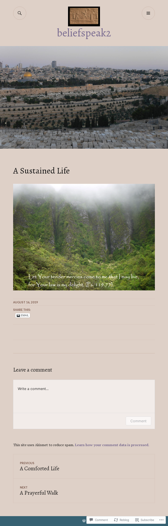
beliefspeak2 (84, 32)
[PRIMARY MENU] (148, 13)
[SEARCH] (19, 13)
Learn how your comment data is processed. (112, 444)
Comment (138, 421)
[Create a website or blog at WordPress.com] (84, 521)
